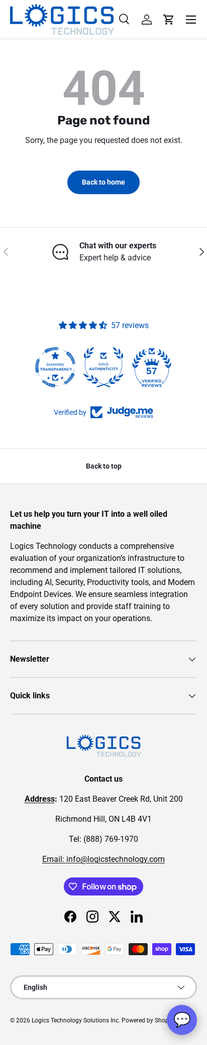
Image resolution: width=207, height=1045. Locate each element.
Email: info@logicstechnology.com (103, 859)
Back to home (103, 182)
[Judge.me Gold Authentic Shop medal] (103, 367)
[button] (169, 20)
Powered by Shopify (148, 1020)
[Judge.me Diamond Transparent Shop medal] (55, 367)
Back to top (104, 466)
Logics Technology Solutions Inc (75, 1020)
